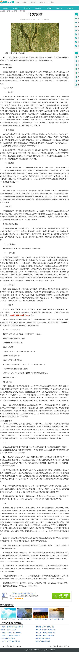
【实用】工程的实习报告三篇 (45, 632)
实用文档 (51, 2)
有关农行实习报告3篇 (8, 638)
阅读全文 (40, 19)
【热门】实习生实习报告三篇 (45, 629)
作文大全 (25, 2)
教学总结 (38, 8)
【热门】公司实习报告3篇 (61, 646)
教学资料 (33, 2)
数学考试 (16, 8)
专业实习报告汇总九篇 (8, 629)
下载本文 (46, 19)
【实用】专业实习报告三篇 (44, 627)
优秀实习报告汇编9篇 (42, 638)
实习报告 (22, 11)
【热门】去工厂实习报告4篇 (10, 641)
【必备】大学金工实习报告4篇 (11, 632)
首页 (18, 2)
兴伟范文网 (36, 650)
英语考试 (27, 8)
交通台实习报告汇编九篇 (13, 646)
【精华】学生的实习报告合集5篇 (12, 627)
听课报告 (70, 8)
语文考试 (5, 8)
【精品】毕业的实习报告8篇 (10, 635)
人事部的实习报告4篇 (42, 641)
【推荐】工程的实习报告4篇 (45, 635)
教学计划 (48, 8)
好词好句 (42, 2)
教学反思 (59, 8)
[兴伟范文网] (7, 2)
